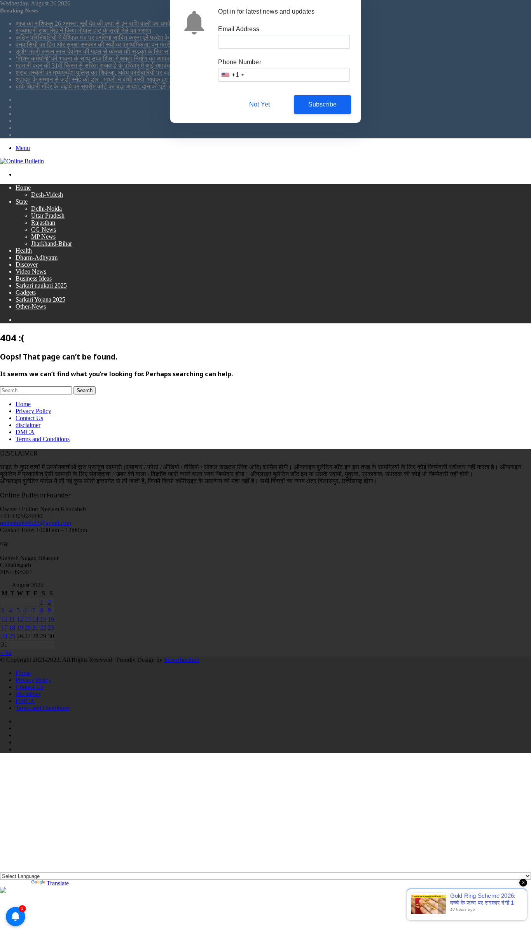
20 (27, 627)
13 (27, 619)
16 (51, 619)
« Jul (6, 652)
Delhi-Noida (46, 208)
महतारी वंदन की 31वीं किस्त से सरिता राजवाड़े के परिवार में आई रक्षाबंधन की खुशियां (107, 65)
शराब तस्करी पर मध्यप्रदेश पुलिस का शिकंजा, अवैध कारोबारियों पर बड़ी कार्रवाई (103, 72)
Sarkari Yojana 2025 (40, 299)
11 (12, 619)
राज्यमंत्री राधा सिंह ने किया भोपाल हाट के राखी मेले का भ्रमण (83, 30)
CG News (43, 229)
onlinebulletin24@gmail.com (35, 523)
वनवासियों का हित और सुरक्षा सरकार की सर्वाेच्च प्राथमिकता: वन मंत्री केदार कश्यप (108, 44)
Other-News (31, 306)
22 (43, 627)
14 (35, 619)
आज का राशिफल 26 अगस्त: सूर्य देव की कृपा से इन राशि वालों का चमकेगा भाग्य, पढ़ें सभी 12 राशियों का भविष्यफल (140, 23)
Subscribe (322, 104)
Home (23, 187)
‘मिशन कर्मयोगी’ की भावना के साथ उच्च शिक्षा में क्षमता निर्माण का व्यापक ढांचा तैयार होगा (111, 58)
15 (43, 619)
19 (20, 627)
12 (20, 619)
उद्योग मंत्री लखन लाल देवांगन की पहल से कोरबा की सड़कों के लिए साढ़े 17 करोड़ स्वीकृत (114, 51)
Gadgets (26, 292)
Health (24, 250)
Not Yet (259, 104)
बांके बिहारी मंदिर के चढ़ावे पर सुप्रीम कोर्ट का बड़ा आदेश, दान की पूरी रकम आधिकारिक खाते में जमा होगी (129, 86)
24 (4, 636)
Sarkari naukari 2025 (41, 285)
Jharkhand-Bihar (51, 243)
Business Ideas (34, 278)
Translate (58, 883)
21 (35, 627)
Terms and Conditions (43, 439)
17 (4, 627)
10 (4, 619)
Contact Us (29, 418)
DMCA (25, 432)
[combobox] (232, 74)
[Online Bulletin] (22, 161)
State (22, 201)
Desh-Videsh (47, 194)
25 (12, 636)
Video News (31, 271)
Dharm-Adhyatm (37, 257)
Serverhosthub (181, 659)
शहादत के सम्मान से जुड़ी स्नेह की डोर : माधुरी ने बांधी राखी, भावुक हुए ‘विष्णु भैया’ (104, 79)
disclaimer (28, 425)
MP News (43, 236)
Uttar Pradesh (48, 215)
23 (51, 627)
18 (12, 627)
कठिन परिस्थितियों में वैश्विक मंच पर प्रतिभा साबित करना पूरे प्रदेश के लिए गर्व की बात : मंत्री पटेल (124, 37)
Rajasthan (43, 222)
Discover (27, 264)
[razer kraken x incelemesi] (265, 890)
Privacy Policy (33, 411)
